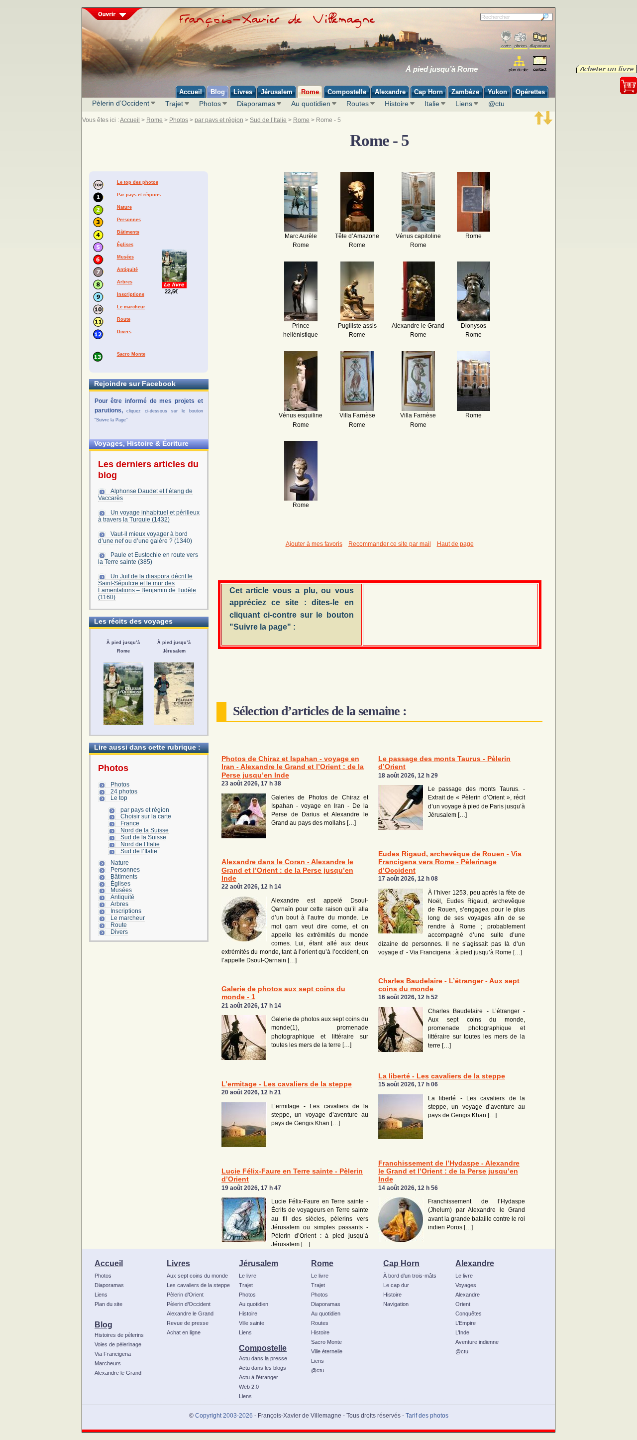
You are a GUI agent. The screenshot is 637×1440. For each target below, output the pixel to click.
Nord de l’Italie (140, 844)
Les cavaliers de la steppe (198, 1285)
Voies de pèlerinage (118, 1344)
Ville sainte (251, 1323)
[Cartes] (506, 40)
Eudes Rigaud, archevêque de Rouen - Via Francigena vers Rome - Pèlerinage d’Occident (450, 862)
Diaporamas (256, 104)
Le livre (247, 1276)
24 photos (123, 791)
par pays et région (219, 120)
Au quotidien (310, 104)
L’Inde (462, 1332)
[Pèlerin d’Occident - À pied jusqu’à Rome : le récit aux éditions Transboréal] (123, 693)
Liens (463, 104)
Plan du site (108, 1304)
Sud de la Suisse (143, 837)
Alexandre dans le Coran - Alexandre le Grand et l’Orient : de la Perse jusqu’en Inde (287, 870)
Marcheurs (108, 1363)
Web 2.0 (249, 1387)
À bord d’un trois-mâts (409, 1276)
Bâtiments (128, 232)
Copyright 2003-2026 (224, 1415)
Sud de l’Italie (268, 120)
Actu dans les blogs (262, 1368)
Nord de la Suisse (144, 830)
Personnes (129, 219)
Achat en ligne (184, 1332)
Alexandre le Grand (118, 1373)
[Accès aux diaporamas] (540, 40)
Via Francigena (113, 1354)
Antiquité (127, 269)
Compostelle (263, 1347)
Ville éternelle (326, 1351)
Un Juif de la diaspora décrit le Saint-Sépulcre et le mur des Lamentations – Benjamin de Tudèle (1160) (147, 586)
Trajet (174, 104)
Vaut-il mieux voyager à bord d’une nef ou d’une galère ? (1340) (145, 537)
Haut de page (455, 543)
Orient (462, 1304)
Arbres (124, 281)
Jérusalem (258, 1263)
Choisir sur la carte (145, 816)
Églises (125, 244)
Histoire (397, 104)
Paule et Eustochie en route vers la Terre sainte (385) (148, 558)
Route (123, 319)
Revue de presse (188, 1323)
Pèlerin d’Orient (185, 1295)
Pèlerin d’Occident (120, 103)
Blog (103, 1324)
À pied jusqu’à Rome (442, 69)
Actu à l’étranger (258, 1377)
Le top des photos (137, 182)
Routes (357, 104)
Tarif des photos (427, 1415)
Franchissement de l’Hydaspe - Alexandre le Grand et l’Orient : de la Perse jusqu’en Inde (449, 1171)
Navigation (396, 1304)
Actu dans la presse (263, 1358)
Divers (124, 331)
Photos (210, 104)
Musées (125, 257)
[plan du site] (519, 64)
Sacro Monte (131, 354)
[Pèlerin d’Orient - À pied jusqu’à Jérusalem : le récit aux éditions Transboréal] (174, 693)
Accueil (130, 120)
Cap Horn (401, 1263)
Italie (432, 104)
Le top (118, 798)
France (129, 823)
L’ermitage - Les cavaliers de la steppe (286, 1084)
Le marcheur (131, 306)
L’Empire (465, 1323)
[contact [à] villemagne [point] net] (539, 65)
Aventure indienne (477, 1342)
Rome (154, 120)
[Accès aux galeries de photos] (521, 40)
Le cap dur (396, 1285)
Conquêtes (468, 1313)
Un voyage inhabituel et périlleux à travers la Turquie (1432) (149, 516)
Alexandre (474, 1263)
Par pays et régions (139, 194)
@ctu (496, 104)
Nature (124, 207)
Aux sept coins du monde (197, 1276)
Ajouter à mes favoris (314, 543)
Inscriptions (130, 294)
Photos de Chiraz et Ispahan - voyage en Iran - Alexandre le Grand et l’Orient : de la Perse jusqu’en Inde (292, 767)
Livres (178, 1263)
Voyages (465, 1285)
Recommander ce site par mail (389, 543)
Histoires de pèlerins (119, 1335)
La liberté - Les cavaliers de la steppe (441, 1076)
